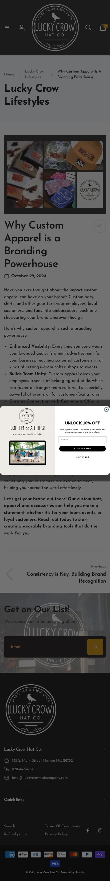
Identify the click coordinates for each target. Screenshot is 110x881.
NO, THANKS (82, 457)
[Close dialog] (106, 410)
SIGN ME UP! (82, 448)
